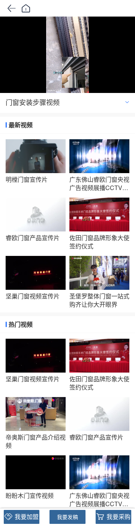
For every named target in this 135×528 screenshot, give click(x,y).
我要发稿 (67, 516)
